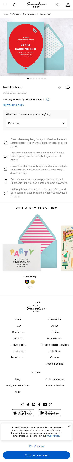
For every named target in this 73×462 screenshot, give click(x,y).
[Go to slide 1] (28, 78)
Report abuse (18, 357)
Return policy (18, 344)
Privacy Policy (53, 436)
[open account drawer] (68, 5)
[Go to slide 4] (36, 78)
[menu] (5, 5)
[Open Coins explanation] (47, 99)
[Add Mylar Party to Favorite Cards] (30, 287)
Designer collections (17, 385)
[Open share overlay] (68, 87)
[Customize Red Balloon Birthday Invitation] (36, 47)
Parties (15, 14)
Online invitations (55, 379)
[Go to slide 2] (31, 78)
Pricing (55, 332)
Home (6, 14)
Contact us (18, 332)
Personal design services (55, 344)
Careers (54, 357)
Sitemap (18, 338)
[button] (49, 114)
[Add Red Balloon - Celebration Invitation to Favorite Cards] (59, 87)
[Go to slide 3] (33, 78)
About (54, 325)
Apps (18, 391)
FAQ (18, 325)
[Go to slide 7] (45, 78)
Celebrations (29, 14)
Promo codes (54, 338)
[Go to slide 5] (39, 78)
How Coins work (13, 105)
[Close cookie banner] (69, 426)
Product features (55, 385)
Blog (17, 379)
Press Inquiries (54, 363)
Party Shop (55, 351)
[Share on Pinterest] (34, 404)
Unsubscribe (18, 351)
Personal (13, 123)
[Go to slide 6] (42, 78)
